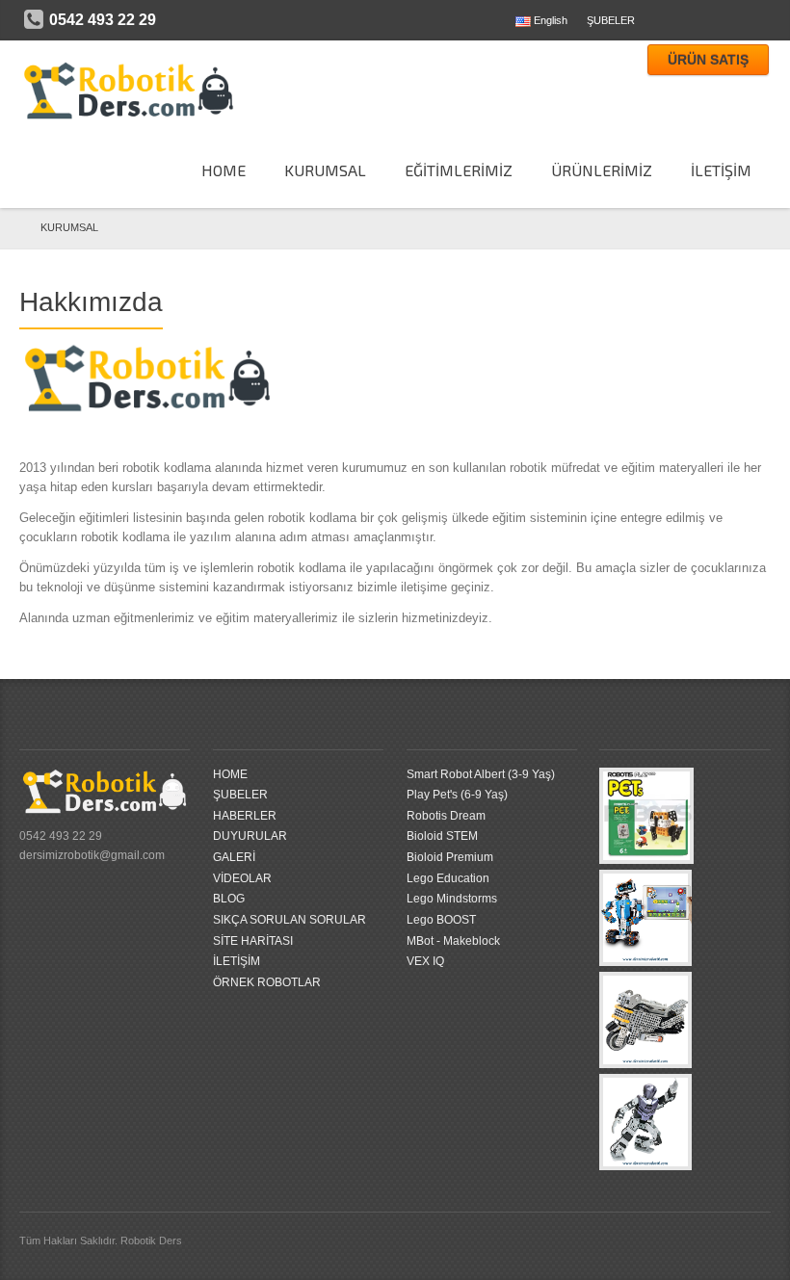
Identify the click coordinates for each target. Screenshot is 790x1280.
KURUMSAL (69, 227)
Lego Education (448, 878)
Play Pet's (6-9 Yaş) (457, 794)
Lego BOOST (441, 920)
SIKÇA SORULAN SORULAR (289, 920)
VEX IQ (425, 961)
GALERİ (234, 857)
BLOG (229, 898)
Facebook (666, 20)
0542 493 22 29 (102, 20)
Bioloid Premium (450, 857)
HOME (223, 170)
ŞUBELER (611, 20)
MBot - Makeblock (453, 941)
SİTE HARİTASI (253, 941)
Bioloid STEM (442, 836)
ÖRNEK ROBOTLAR (267, 982)
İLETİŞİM (236, 961)
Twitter (697, 20)
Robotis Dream (446, 816)
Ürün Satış (708, 59)
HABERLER (244, 816)
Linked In (728, 20)
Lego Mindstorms (452, 898)
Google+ (759, 20)
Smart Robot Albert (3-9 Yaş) (481, 774)
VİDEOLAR (242, 878)
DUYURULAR (250, 836)
